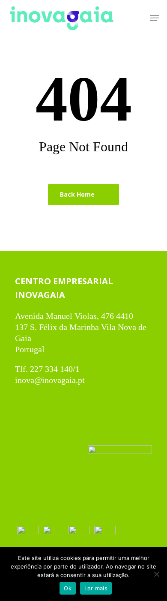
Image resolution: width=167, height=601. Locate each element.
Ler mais (95, 588)
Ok (68, 588)
